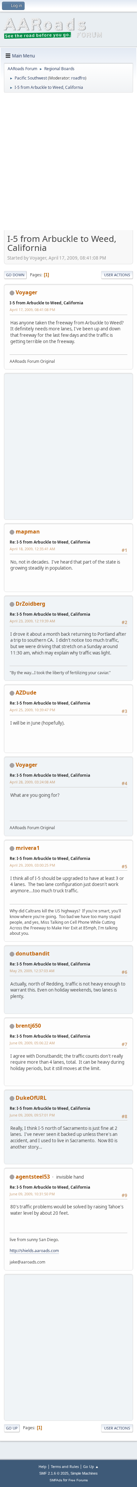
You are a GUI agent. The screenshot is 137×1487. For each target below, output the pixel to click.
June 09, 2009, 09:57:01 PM (32, 1115)
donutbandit (33, 953)
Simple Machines (84, 1473)
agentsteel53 (33, 1176)
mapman (28, 531)
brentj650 (28, 1025)
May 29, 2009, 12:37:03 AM (32, 970)
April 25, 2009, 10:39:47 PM (32, 709)
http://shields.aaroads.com (34, 1250)
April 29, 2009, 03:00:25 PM (32, 865)
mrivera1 (28, 848)
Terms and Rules (65, 1466)
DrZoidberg (30, 603)
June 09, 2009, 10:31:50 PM (32, 1193)
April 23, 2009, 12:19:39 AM (32, 620)
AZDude (26, 692)
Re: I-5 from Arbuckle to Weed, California (50, 542)
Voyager (26, 292)
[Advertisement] (68, 164)
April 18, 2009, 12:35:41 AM (32, 548)
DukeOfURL (31, 1097)
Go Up (12, 1428)
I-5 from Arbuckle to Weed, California (46, 303)
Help (43, 1466)
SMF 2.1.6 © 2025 (53, 1473)
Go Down (15, 274)
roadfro (78, 78)
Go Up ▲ (91, 1466)
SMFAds (56, 1480)
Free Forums (78, 1480)
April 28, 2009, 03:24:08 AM (32, 781)
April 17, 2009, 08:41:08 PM (32, 309)
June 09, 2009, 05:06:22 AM (32, 1042)
